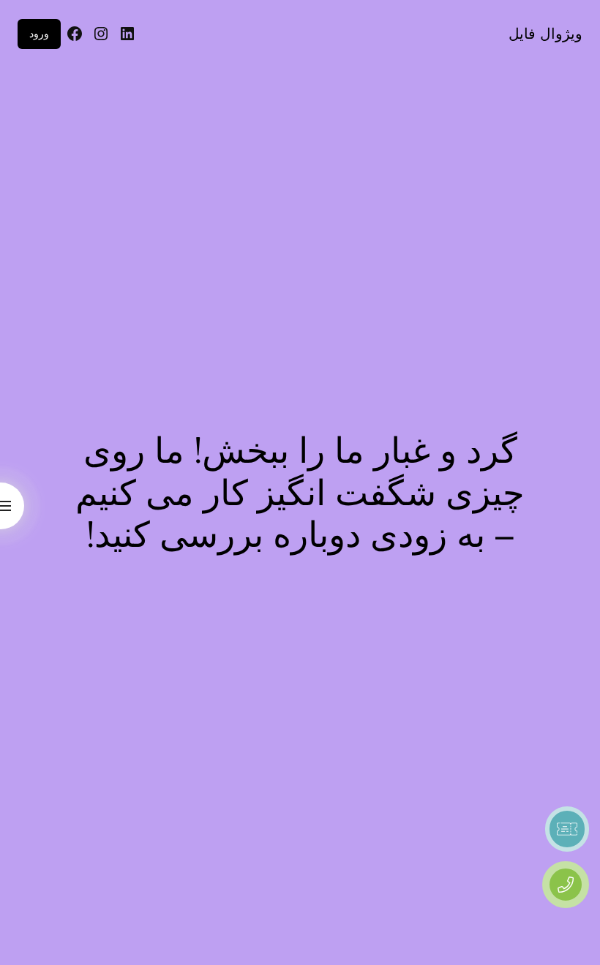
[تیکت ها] (567, 829)
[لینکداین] (127, 33)
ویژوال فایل (545, 33)
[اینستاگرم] (101, 33)
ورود (39, 33)
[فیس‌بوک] (74, 33)
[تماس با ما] (565, 884)
